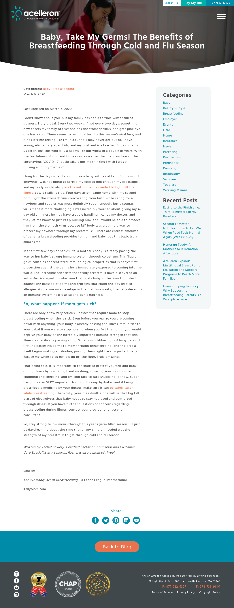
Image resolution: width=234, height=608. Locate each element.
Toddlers (169, 185)
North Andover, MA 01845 (204, 581)
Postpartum (172, 157)
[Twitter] (105, 520)
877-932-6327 (220, 3)
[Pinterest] (116, 520)
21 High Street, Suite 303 (164, 581)
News (167, 146)
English (169, 3)
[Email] (136, 520)
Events (168, 124)
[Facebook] (95, 520)
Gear (166, 130)
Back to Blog (117, 547)
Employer (170, 119)
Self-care (169, 179)
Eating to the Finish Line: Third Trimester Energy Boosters (181, 212)
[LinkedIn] (126, 520)
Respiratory (171, 174)
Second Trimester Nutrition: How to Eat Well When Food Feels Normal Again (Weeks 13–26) (182, 230)
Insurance (170, 141)
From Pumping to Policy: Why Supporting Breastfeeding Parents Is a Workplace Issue (182, 293)
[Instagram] (16, 574)
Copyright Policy (209, 592)
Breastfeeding (63, 89)
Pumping (169, 168)
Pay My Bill (193, 3)
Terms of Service (162, 592)
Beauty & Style (174, 108)
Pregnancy (171, 163)
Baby (47, 89)
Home (167, 135)
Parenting (170, 152)
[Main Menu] (221, 16)
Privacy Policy (186, 592)
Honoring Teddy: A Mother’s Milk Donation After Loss (180, 249)
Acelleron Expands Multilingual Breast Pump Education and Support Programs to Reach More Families (181, 270)
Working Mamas (175, 190)
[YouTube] (16, 588)
